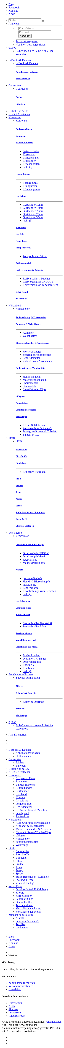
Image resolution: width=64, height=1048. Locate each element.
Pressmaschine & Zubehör (37, 428)
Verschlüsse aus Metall (28, 911)
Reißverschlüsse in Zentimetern (40, 284)
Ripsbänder (29, 160)
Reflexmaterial (24, 806)
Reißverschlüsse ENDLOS (38, 281)
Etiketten (21, 765)
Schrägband (22, 813)
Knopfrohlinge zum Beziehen (39, 591)
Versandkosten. (53, 1021)
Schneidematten (32, 357)
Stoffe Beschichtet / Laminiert (32, 876)
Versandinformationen (21, 986)
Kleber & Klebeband (34, 425)
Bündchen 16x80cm (34, 471)
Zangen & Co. (31, 434)
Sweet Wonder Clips (34, 389)
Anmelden (25, 36)
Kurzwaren (15, 117)
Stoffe (12, 437)
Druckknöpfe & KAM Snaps (32, 889)
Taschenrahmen (24, 905)
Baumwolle (22, 851)
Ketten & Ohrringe (33, 701)
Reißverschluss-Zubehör (36, 278)
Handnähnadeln (32, 376)
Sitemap (13, 1009)
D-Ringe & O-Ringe (34, 658)
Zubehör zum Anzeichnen (37, 361)
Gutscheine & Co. (19, 111)
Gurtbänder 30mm (33, 217)
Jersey (19, 870)
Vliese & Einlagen (26, 883)
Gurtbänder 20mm (33, 210)
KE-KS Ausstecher (19, 114)
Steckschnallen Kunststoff (37, 623)
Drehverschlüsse (32, 661)
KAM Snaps (30, 559)
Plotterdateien (23, 756)
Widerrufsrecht (17, 1015)
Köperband (29, 154)
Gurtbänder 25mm (33, 214)
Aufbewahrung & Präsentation (33, 822)
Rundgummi (30, 185)
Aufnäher (28, 332)
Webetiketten (30, 335)
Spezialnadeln (30, 382)
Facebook (14, 7)
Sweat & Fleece (24, 879)
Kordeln (20, 797)
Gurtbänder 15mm (33, 207)
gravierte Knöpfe (32, 578)
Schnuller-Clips (24, 898)
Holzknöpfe (29, 584)
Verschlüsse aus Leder (28, 908)
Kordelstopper (24, 895)
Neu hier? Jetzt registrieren (31, 44)
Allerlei (20, 917)
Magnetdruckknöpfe (34, 562)
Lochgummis (30, 182)
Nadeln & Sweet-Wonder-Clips (33, 832)
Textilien (20, 924)
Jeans (19, 867)
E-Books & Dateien (20, 60)
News (12, 13)
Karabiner (28, 668)
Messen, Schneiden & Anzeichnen (35, 829)
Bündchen (21, 857)
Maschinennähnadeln (35, 379)
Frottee (19, 863)
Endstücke (28, 664)
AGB (12, 1006)
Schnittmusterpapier (27, 841)
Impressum (15, 1012)
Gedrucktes (15, 85)
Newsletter (15, 989)
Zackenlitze (22, 816)
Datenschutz (15, 1002)
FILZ (19, 860)
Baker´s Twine (31, 151)
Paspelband (22, 800)
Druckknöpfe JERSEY (36, 553)
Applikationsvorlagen (28, 752)
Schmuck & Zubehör (27, 921)
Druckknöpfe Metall (34, 556)
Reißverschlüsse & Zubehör (31, 810)
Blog (11, 4)
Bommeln (21, 781)
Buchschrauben (31, 655)
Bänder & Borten (25, 784)
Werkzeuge (22, 844)
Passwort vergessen (27, 41)
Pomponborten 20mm (35, 256)
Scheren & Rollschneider (37, 354)
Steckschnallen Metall (35, 626)
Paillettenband (31, 157)
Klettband (21, 794)
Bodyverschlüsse (25, 778)
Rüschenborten (31, 163)
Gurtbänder (22, 790)
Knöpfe (20, 892)
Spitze (19, 873)
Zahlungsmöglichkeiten (22, 982)
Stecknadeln (29, 386)
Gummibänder (24, 787)
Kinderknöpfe (30, 587)
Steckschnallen (24, 902)
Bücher (20, 762)
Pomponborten (24, 803)
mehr (27, 167)
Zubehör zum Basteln (21, 674)
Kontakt (13, 10)
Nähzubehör (15, 305)
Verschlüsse (15, 532)
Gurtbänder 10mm (33, 204)
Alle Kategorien (17, 734)
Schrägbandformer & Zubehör (40, 431)
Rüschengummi (31, 189)
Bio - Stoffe (22, 854)
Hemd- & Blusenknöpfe (36, 581)
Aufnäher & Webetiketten (30, 825)
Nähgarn (20, 835)
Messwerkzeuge (32, 351)
